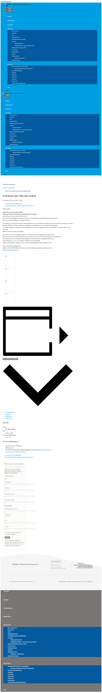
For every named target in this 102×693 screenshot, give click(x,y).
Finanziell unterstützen (85, 562)
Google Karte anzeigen (45, 450)
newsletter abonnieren (85, 566)
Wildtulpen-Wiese (15, 56)
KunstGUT (14, 41)
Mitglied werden (87, 561)
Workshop (8, 437)
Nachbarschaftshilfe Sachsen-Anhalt (19, 47)
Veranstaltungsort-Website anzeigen (15, 452)
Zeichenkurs (14, 76)
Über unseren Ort (13, 115)
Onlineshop (62, 581)
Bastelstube (14, 74)
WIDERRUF (90, 581)
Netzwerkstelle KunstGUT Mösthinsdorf (20, 66)
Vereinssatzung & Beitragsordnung (18, 83)
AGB (84, 581)
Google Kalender (10, 412)
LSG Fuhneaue (14, 49)
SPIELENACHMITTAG (19, 43)
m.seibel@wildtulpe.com (12, 250)
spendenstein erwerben (85, 563)
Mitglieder (14, 72)
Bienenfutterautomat (16, 60)
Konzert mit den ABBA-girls (13, 203)
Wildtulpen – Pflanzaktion (20, 58)
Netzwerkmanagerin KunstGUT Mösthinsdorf (24, 68)
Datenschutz (78, 581)
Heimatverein (14, 81)
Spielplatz (11, 138)
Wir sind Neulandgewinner (17, 70)
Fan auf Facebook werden (85, 567)
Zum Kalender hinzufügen (10, 359)
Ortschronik (14, 33)
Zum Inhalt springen (6, 1)
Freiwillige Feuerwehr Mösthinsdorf (19, 39)
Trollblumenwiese (15, 51)
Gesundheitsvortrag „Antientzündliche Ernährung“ (19, 205)
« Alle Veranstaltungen (9, 187)
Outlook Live (8, 418)
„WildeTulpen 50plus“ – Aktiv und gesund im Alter (24, 45)
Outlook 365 (8, 416)
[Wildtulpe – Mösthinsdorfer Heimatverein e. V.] (13, 93)
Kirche (13, 35)
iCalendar (8, 414)
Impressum (70, 581)
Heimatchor (11, 678)
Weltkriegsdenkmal (15, 37)
